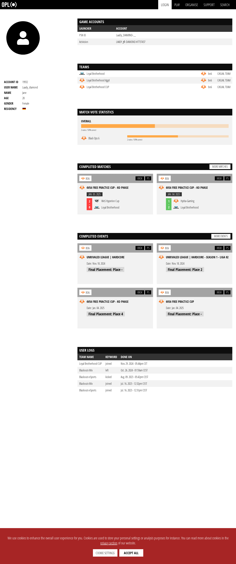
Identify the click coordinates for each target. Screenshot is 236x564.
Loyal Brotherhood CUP (90, 364)
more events (221, 236)
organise (191, 4)
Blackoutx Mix (86, 370)
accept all (131, 553)
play (177, 4)
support (209, 4)
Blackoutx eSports (87, 377)
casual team (223, 74)
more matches (220, 166)
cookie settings (105, 553)
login (165, 4)
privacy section (108, 542)
